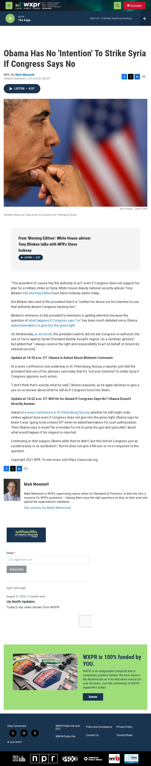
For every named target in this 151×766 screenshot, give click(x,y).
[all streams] (145, 18)
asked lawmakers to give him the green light (43, 325)
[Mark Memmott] (12, 490)
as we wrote (43, 334)
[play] (10, 18)
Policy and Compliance (99, 727)
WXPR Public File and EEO (68, 727)
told (37, 293)
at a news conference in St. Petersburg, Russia (55, 412)
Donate (136, 6)
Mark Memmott (24, 74)
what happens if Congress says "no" (55, 320)
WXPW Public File (65, 736)
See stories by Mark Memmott (47, 507)
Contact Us (92, 735)
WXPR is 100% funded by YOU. (112, 660)
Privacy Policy (124, 727)
